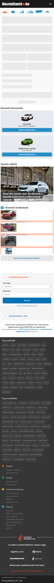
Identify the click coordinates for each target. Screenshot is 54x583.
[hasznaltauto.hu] (14, 4)
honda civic (7, 408)
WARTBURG (6, 392)
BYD (12, 350)
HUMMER (6, 359)
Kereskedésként (12, 473)
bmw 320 (18, 436)
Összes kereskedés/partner (27, 306)
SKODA (5, 382)
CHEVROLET (26, 350)
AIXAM (13, 345)
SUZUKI (38, 382)
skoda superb (8, 426)
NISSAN (36, 373)
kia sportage (15, 440)
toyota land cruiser (18, 417)
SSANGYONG (21, 382)
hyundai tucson (22, 426)
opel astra (46, 417)
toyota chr (41, 436)
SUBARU (31, 382)
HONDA (40, 354)
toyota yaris (42, 408)
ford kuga (46, 426)
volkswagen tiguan (22, 445)
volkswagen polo (29, 440)
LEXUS (39, 364)
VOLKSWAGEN (29, 387)
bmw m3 (17, 450)
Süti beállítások (11, 516)
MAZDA (5, 368)
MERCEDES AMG (24, 368)
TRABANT (14, 387)
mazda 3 (36, 445)
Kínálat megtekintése (27, 130)
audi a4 (14, 431)
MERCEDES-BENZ (37, 368)
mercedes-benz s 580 (10, 422)
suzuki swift (34, 403)
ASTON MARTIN (34, 345)
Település (6, 291)
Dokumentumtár (12, 502)
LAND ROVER (30, 364)
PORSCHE (21, 378)
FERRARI (26, 354)
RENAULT (29, 378)
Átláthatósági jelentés (14, 522)
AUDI (43, 345)
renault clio (7, 436)
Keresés (27, 300)
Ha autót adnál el (12, 493)
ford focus (40, 412)
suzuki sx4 (27, 450)
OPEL (4, 378)
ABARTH (5, 345)
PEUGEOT (12, 378)
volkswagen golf (9, 403)
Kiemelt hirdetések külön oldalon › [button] (27, 258)
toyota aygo (30, 459)
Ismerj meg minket (19, 571)
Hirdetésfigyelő (11, 481)
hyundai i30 (23, 403)
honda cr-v (31, 408)
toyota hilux (21, 412)
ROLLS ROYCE (39, 378)
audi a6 (39, 431)
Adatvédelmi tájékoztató (15, 519)
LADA (9, 364)
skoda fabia (46, 403)
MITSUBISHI (28, 373)
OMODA (44, 373)
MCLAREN (13, 368)
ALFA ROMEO (22, 345)
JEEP (44, 359)
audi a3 (5, 417)
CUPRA (42, 350)
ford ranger (38, 450)
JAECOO (38, 359)
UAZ (21, 387)
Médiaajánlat (11, 525)
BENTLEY (6, 350)
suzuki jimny (18, 459)
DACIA (5, 354)
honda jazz (23, 455)
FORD (33, 354)
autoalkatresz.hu (8, 577)
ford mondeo (8, 445)
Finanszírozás (11, 484)
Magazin (9, 499)
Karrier (8, 528)
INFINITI (22, 359)
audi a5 (5, 440)
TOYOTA (5, 387)
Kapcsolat (9, 511)
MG (20, 373)
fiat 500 (31, 412)
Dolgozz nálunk (36, 571)
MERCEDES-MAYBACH (10, 373)
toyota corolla (26, 422)
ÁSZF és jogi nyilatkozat (28, 329)
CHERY (35, 350)
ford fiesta (43, 440)
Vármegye (7, 283)
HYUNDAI (15, 359)
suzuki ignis (7, 450)
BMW (18, 350)
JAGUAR (30, 359)
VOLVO (39, 387)
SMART (12, 382)
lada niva (45, 445)
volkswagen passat (26, 431)
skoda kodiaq (29, 436)
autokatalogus (21, 577)
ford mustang (34, 417)
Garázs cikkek (9, 164)
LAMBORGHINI (18, 364)
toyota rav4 (34, 426)
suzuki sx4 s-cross (10, 455)
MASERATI (47, 364)
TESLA (46, 382)
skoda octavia (8, 412)
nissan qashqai (36, 455)
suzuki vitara (19, 408)
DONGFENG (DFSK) (15, 354)
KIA (4, 364)
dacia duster (39, 422)
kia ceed (6, 431)
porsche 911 (7, 459)
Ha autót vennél (12, 496)
